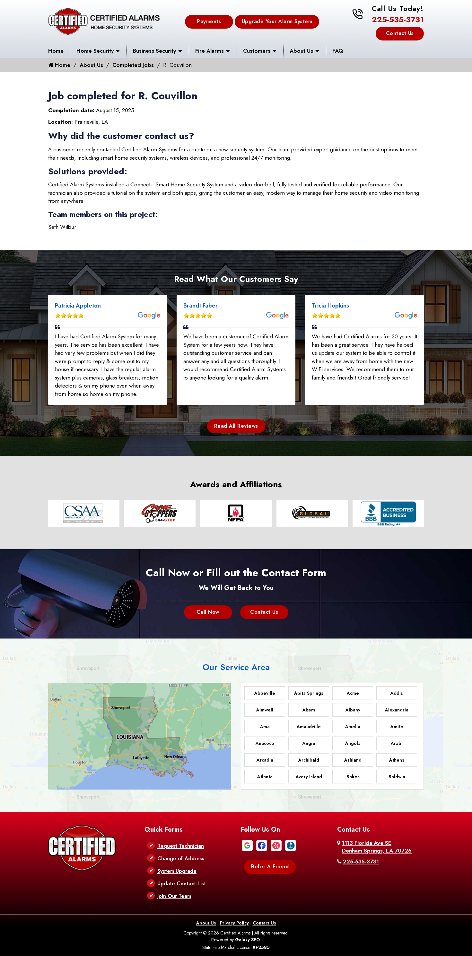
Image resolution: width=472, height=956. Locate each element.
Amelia (352, 726)
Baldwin (397, 776)
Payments (209, 21)
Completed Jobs (133, 65)
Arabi (397, 743)
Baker (352, 776)
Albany (352, 710)
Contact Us (400, 33)
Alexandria (396, 710)
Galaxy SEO (247, 939)
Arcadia (265, 760)
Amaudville (309, 726)
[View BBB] (290, 845)
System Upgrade (177, 871)
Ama (265, 726)
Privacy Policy (234, 923)
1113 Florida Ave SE (377, 846)
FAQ (337, 51)
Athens (396, 760)
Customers (256, 51)
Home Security (95, 51)
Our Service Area (236, 667)
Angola (353, 743)
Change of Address (180, 858)
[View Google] (247, 845)
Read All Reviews (236, 426)
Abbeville (264, 693)
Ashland (353, 760)
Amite (396, 726)
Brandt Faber (200, 305)
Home (56, 51)
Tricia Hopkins (330, 305)
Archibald (308, 760)
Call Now (208, 612)
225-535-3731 (398, 19)
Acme (353, 693)
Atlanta (265, 776)
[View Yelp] (276, 845)
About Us (301, 51)
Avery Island (309, 776)
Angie (308, 743)
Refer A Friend (270, 866)
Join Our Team (174, 896)
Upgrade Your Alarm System (277, 21)
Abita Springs (308, 693)
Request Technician (180, 846)
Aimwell (264, 710)
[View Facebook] (261, 845)
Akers (308, 710)
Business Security (154, 51)
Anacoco (265, 743)
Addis (396, 693)
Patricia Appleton (78, 305)
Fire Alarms (209, 51)
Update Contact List (181, 883)
